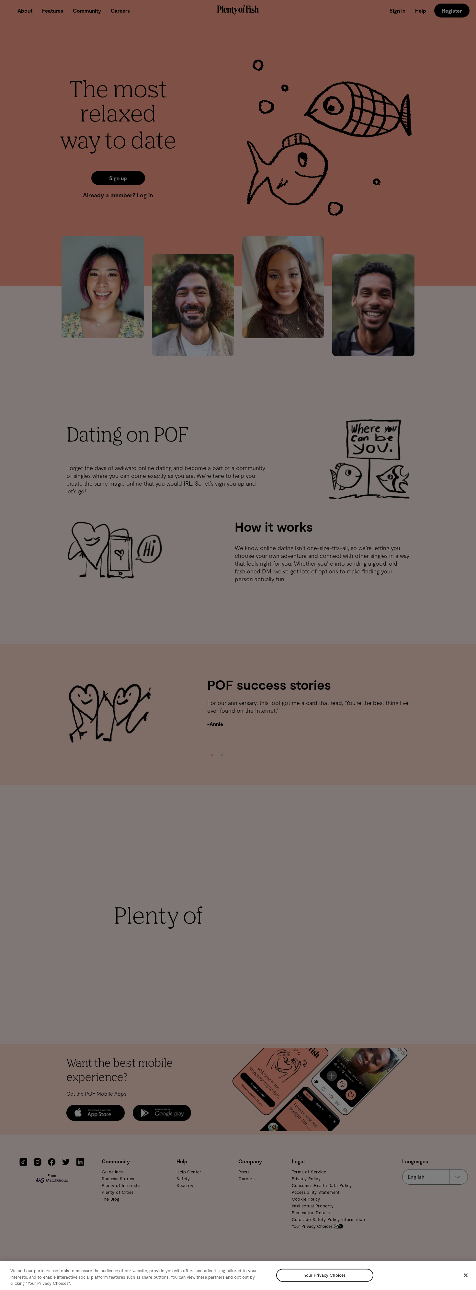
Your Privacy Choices (325, 1275)
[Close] (466, 1275)
